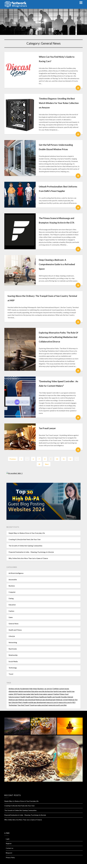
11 (64, 459)
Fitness (62, 694)
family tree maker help (26, 694)
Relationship (13, 655)
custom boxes (64, 689)
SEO (73, 702)
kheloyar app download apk (46, 700)
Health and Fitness (15, 630)
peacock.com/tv (52, 702)
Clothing (55, 689)
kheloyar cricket (62, 700)
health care (51, 697)
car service (48, 689)
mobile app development (37, 702)
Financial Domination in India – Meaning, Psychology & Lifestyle (31, 552)
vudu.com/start (42, 705)
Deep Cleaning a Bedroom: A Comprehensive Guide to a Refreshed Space (57, 264)
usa (35, 705)
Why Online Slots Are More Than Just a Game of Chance (28, 558)
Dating (11, 598)
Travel (11, 674)
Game (11, 617)
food (66, 694)
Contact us (9, 848)
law (10, 702)
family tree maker (59, 691)
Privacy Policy (10, 857)
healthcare (43, 697)
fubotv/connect (14, 697)
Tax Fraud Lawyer (47, 428)
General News (13, 624)
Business (12, 586)
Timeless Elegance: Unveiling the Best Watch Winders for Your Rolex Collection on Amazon (59, 103)
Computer (12, 592)
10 (57, 459)
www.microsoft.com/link (57, 705)
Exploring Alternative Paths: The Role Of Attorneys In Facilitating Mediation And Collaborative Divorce (58, 337)
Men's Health (23, 702)
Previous (13, 459)
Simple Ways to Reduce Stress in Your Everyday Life (27, 533)
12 (70, 459)
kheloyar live (72, 700)
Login (7, 839)
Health (22, 697)
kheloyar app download (26, 700)
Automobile (13, 579)
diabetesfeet (13, 691)
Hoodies (64, 697)
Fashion (11, 611)
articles (17, 689)
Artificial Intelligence (16, 573)
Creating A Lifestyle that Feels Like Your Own (25, 539)
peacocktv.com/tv (65, 702)
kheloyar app (13, 700)
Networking (13, 642)
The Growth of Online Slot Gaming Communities (25, 546)
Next (47, 464)
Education (12, 605)
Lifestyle (12, 636)
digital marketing (24, 691)
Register (9, 843)
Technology (13, 668)
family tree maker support (43, 694)
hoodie (57, 697)
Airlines (11, 689)
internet (70, 697)
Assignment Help (26, 689)
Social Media (13, 661)
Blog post (9, 853)
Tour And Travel (23, 705)
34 (39, 464)
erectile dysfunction (46, 691)
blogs (35, 689)
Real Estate (13, 649)
